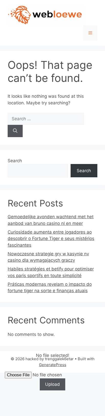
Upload (52, 384)
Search (15, 160)
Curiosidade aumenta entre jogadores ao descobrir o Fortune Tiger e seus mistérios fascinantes (51, 238)
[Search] (15, 131)
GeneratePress (52, 364)
